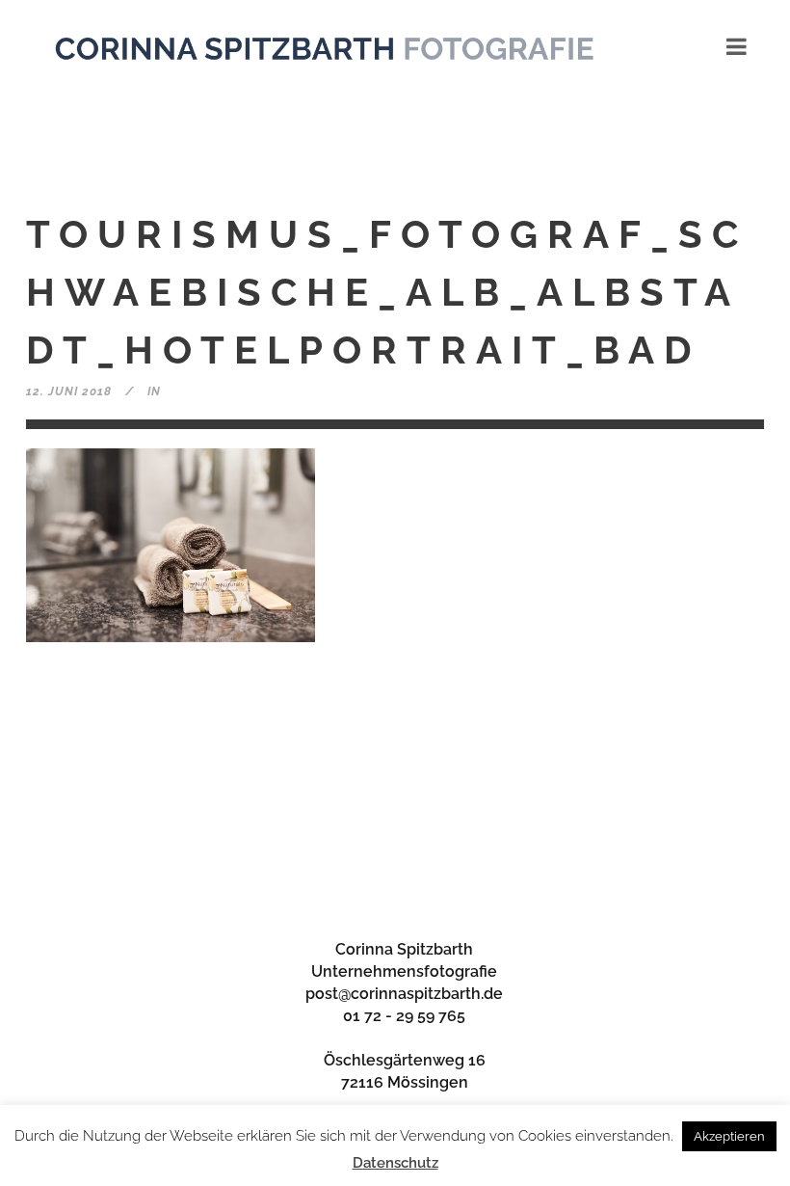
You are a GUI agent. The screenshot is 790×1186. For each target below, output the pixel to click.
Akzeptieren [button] (729, 1136)
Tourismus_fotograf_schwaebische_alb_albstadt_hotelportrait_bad (387, 291)
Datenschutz (395, 1163)
